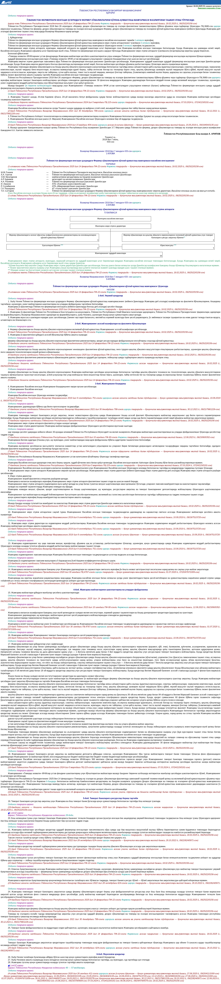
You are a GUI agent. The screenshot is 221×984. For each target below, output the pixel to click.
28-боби (69, 815)
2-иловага (146, 43)
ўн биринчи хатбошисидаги (38, 86)
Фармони (105, 23)
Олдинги (12, 16)
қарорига (216, 77)
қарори (217, 26)
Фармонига (133, 363)
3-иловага (127, 46)
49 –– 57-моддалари (75, 968)
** (184, 237)
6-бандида (51, 781)
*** (62, 245)
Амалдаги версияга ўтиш (209, 8)
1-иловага (139, 40)
